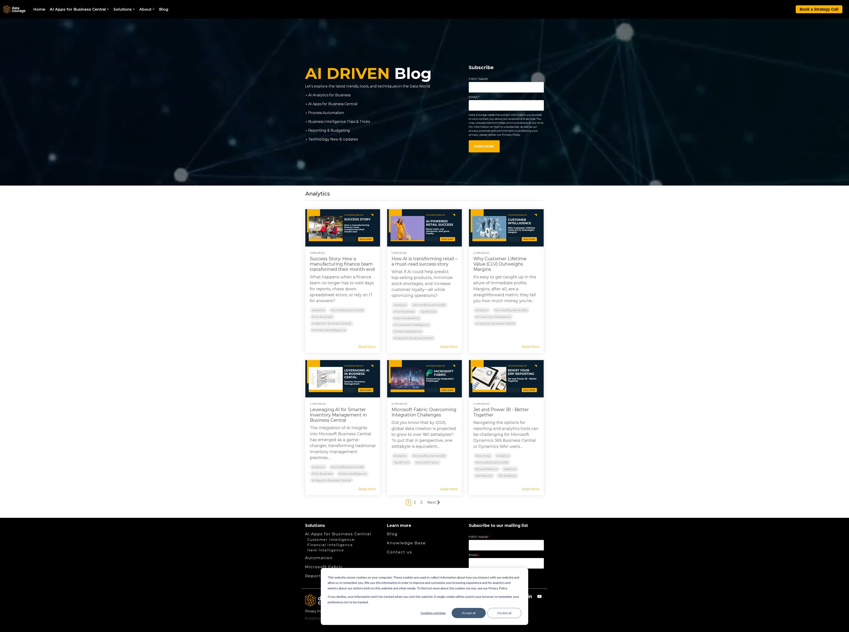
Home (39, 9)
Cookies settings (433, 613)
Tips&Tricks (428, 311)
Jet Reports (484, 475)
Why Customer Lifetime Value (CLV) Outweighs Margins (499, 264)
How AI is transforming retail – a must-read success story (424, 261)
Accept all (469, 613)
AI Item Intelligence (407, 331)
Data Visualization (406, 318)
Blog (163, 9)
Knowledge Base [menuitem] (406, 543)
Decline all (504, 613)
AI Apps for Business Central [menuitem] (338, 534)
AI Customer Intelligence (411, 324)
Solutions (122, 9)
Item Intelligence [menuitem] (325, 550)
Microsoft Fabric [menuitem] (324, 567)
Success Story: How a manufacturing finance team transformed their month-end (342, 264)
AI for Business (322, 317)
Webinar (510, 469)
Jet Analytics (507, 475)
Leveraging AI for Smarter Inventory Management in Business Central (338, 415)
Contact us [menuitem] (399, 552)
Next (431, 502)
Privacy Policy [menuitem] (316, 611)
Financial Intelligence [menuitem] (330, 545)
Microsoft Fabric (427, 462)
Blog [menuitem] (392, 534)
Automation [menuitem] (319, 558)
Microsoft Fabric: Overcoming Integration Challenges (424, 412)
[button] (530, 597)
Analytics (318, 310)
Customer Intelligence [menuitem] (331, 539)
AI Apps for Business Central (78, 9)
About (145, 9)
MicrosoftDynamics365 (347, 310)
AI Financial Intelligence (329, 330)
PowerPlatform (486, 469)
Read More (367, 347)
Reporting (483, 455)
